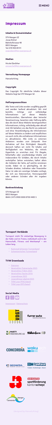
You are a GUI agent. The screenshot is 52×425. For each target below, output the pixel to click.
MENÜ (45, 5)
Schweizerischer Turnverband (24, 251)
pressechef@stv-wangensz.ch (18, 66)
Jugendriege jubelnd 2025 (22, 279)
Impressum (10, 303)
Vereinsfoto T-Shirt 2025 (21, 270)
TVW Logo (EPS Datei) (20, 284)
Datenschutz (22, 303)
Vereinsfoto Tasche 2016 (22, 273)
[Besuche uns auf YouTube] (17, 298)
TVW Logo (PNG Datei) (21, 281)
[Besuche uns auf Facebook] (7, 298)
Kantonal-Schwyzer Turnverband (25, 248)
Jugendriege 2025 (19, 276)
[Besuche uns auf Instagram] (12, 298)
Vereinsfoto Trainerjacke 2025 (24, 268)
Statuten (15, 265)
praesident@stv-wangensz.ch (18, 50)
